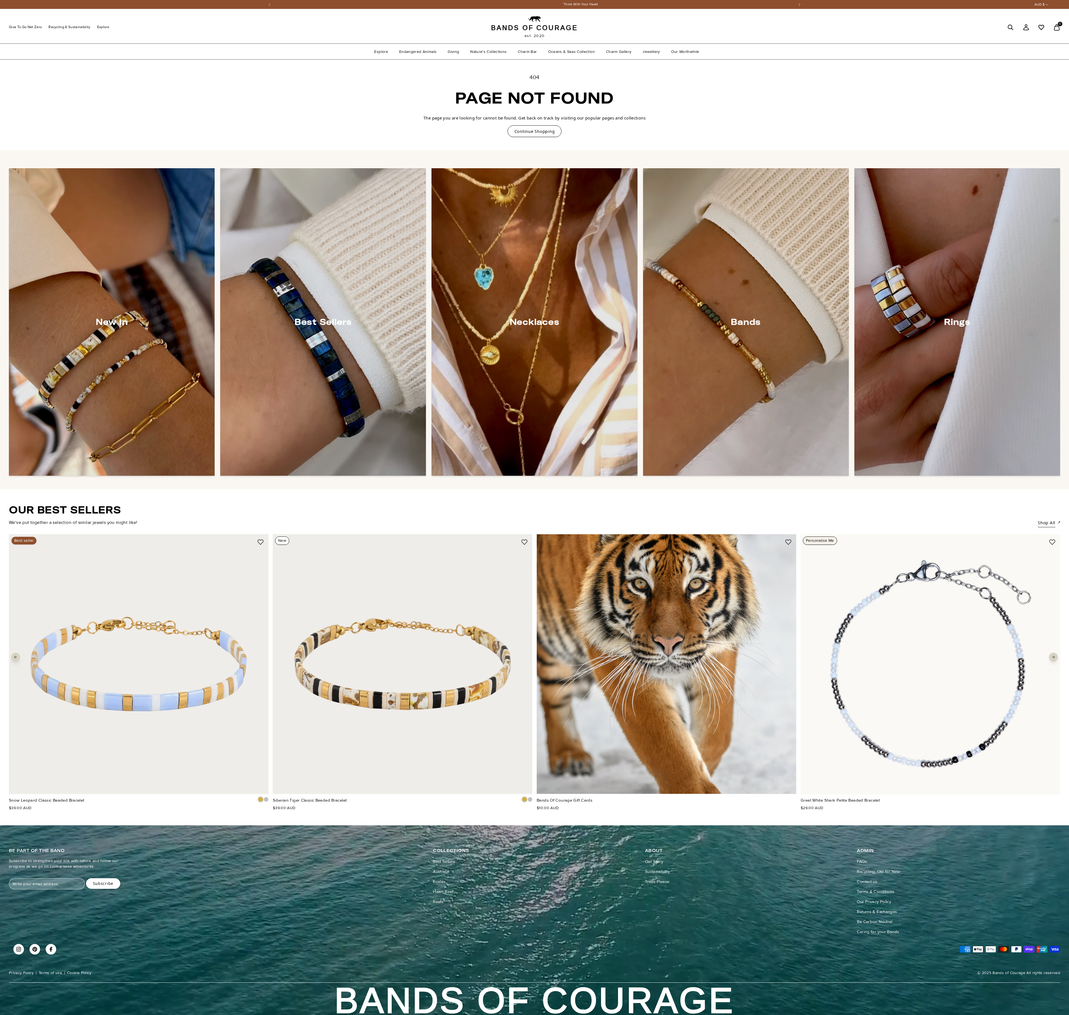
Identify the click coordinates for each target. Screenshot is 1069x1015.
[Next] (799, 4)
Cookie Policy (79, 972)
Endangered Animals (418, 51)
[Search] (1010, 27)
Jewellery (651, 51)
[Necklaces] (534, 321)
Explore (103, 27)
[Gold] (260, 799)
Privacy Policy (21, 972)
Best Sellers (444, 861)
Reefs (438, 901)
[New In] (112, 321)
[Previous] (269, 4)
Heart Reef (443, 891)
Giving (453, 51)
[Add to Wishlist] (260, 542)
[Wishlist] (1041, 27)
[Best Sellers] (323, 321)
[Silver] (266, 799)
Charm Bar (527, 51)
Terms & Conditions (875, 891)
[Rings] (957, 321)
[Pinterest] (35, 949)
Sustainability (657, 871)
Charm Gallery (619, 51)
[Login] (1026, 27)
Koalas (439, 881)
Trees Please (657, 881)
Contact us (867, 881)
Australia (441, 871)
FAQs (862, 861)
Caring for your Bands (878, 931)
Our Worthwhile (685, 51)
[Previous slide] (15, 657)
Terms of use (50, 972)
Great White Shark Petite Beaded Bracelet (840, 800)
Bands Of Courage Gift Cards (564, 800)
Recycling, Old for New (878, 871)
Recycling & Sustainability (69, 27)
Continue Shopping (534, 131)
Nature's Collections (488, 51)
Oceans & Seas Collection (571, 51)
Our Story (654, 861)
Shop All (1046, 522)
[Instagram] (18, 949)
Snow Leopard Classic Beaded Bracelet (46, 800)
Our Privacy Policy (874, 901)
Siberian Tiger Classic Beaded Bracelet (310, 800)
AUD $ (1039, 5)
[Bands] (746, 321)
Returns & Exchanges (877, 911)
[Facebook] (51, 949)
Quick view (138, 783)
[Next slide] (1053, 657)
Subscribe (103, 883)
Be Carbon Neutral (874, 921)
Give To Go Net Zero (25, 27)
